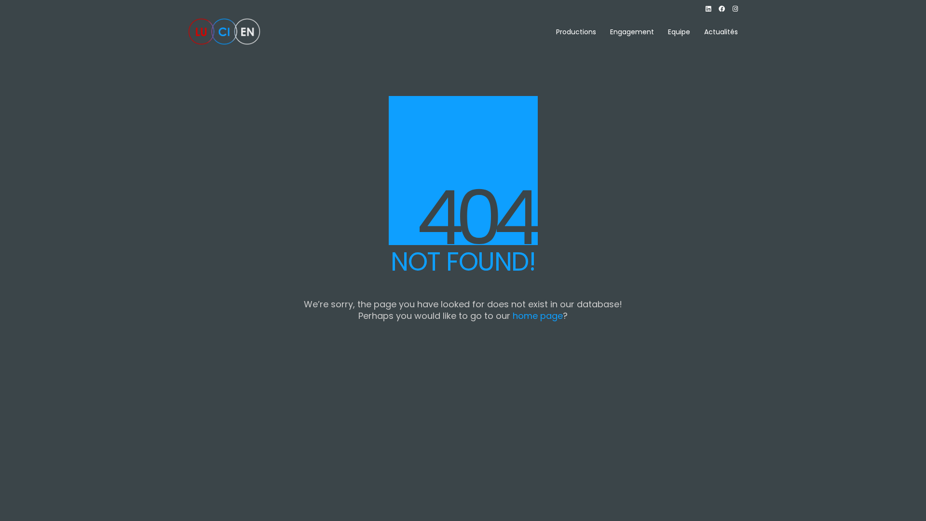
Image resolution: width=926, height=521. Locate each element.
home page (538, 316)
